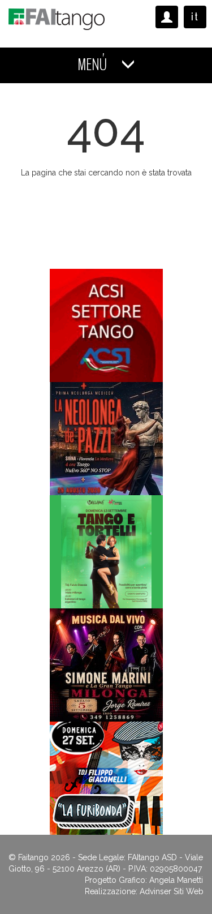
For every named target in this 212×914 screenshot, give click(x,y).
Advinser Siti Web (172, 891)
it (195, 16)
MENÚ (93, 64)
